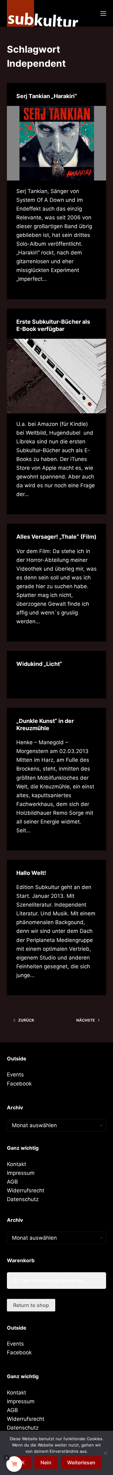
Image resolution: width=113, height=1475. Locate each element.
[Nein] (105, 1453)
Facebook (19, 1083)
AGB (12, 1182)
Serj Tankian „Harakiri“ (46, 96)
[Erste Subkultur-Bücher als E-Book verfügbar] (56, 376)
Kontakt (16, 1164)
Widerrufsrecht (25, 1190)
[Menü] (103, 13)
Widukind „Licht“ (39, 664)
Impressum (21, 1173)
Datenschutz (23, 1199)
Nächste (85, 1020)
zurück (26, 1020)
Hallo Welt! (31, 873)
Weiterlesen (81, 1462)
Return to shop (31, 1305)
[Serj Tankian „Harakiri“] (56, 143)
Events (15, 1074)
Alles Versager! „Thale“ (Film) (56, 536)
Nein (45, 1462)
